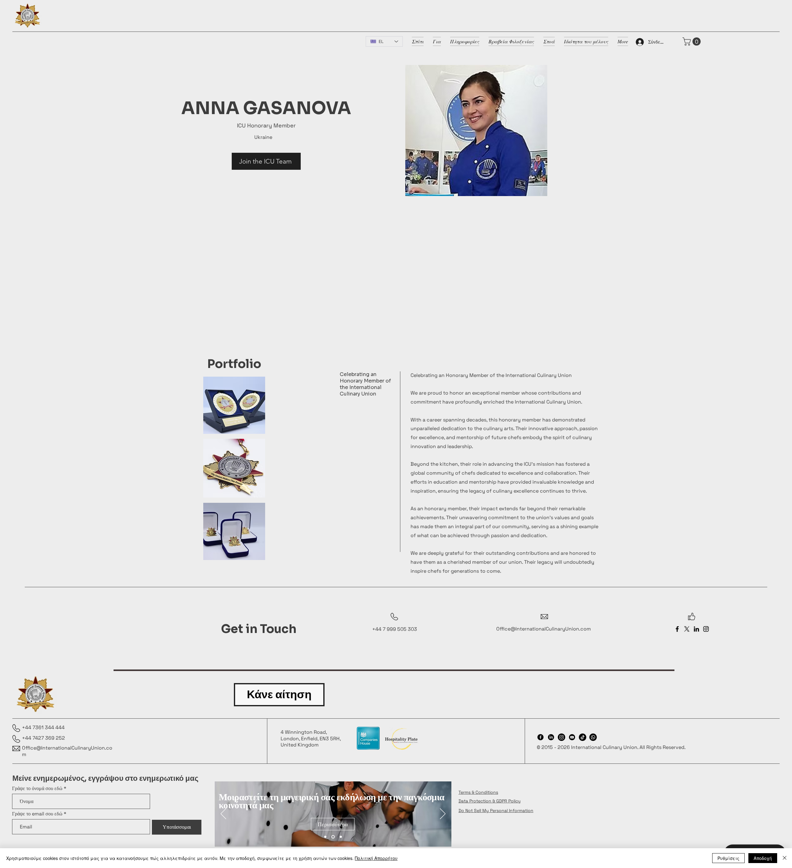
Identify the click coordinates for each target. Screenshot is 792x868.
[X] (687, 629)
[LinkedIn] (696, 629)
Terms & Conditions (478, 792)
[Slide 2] (332, 837)
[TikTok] (582, 737)
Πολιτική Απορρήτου (376, 858)
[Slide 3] (340, 837)
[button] (692, 41)
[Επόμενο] (443, 814)
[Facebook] (677, 629)
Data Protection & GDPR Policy (489, 801)
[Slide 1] (325, 837)
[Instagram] (706, 629)
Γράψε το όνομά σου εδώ (37, 788)
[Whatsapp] (593, 737)
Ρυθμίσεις (728, 858)
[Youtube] (572, 737)
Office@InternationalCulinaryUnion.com (67, 751)
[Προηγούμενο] (223, 814)
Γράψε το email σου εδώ (37, 813)
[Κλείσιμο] (784, 858)
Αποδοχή (763, 858)
